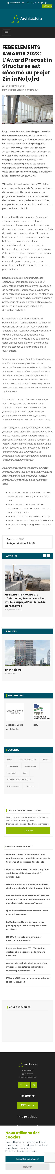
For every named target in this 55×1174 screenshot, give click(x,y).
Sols (24, 773)
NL (23, 3)
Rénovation (11, 773)
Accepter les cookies (27, 1159)
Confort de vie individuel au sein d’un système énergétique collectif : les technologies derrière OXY (26, 967)
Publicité (47, 6)
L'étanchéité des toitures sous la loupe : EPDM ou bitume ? (28, 980)
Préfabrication (12, 766)
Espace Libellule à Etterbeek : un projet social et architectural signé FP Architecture (27, 873)
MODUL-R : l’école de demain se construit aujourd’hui (23, 938)
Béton (9, 760)
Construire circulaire (27, 760)
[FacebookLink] (39, 3)
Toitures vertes (13, 786)
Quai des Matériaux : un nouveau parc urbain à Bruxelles (27, 912)
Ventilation (30, 786)
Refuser (27, 1166)
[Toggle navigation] (6, 32)
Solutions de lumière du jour (19, 779)
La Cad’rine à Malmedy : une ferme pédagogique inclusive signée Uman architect (26, 925)
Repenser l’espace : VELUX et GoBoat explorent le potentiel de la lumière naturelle (26, 952)
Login (33, 3)
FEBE (35, 724)
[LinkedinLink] (42, 3)
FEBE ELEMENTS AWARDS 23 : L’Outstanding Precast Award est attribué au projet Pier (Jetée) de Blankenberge (25, 600)
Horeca (45, 760)
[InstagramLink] (46, 3)
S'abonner (28, 830)
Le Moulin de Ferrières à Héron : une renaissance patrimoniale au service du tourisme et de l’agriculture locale (28, 858)
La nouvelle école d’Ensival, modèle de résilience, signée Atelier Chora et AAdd (28, 886)
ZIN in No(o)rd (13, 669)
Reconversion (30, 766)
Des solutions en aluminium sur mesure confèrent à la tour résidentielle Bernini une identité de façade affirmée (28, 899)
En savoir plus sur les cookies (21, 1151)
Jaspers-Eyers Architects (14, 727)
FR (28, 3)
